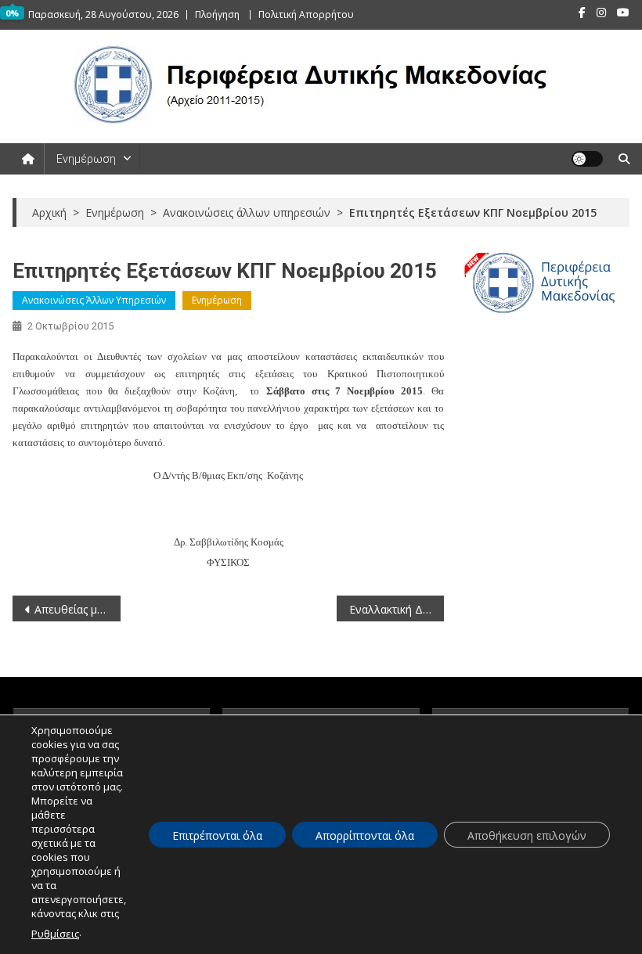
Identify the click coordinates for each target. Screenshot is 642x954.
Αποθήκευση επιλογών (526, 835)
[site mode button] (587, 159)
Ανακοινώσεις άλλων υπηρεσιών (94, 300)
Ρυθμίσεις (55, 934)
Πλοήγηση (217, 14)
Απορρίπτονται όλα (365, 835)
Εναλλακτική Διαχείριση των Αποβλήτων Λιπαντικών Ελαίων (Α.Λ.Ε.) (397, 609)
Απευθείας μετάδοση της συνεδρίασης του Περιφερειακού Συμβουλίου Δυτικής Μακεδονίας (77, 609)
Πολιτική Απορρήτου (306, 14)
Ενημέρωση (86, 159)
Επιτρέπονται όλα (217, 835)
